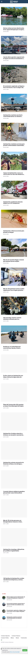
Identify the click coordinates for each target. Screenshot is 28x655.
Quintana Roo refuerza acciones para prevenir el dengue (13, 231)
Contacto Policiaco (16, 635)
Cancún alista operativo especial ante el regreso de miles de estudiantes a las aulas (13, 57)
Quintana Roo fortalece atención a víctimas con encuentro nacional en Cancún (13, 434)
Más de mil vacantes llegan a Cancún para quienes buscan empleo (13, 260)
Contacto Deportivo (5, 635)
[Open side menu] (1, 1)
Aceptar (25, 650)
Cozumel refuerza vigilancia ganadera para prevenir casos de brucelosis (14, 492)
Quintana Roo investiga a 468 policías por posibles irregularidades (13, 550)
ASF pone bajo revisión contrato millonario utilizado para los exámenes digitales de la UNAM (12, 318)
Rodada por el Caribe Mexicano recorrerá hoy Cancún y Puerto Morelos (12, 347)
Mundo (17, 637)
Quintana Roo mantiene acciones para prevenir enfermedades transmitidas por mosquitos (14, 144)
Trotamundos (24, 637)
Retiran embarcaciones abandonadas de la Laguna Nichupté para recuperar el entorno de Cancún (13, 28)
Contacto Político (5, 637)
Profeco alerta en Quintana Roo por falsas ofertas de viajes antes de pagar (13, 376)
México (12, 637)
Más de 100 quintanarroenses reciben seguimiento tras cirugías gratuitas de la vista (14, 289)
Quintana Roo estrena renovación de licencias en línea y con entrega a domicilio (13, 463)
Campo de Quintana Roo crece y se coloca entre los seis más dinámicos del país (13, 173)
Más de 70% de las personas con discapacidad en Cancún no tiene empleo (12, 521)
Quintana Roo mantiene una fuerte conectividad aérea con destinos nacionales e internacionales (12, 115)
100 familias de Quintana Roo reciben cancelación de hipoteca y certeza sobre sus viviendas (13, 579)
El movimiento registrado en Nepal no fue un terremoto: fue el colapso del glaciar (13, 86)
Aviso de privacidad (14, 652)
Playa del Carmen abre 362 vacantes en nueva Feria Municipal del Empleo (13, 405)
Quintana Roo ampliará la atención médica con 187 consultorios (13, 202)
